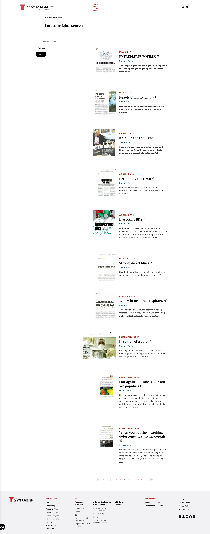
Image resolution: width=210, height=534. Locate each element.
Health (96, 517)
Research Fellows (152, 502)
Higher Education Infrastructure (82, 525)
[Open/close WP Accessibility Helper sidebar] (2, 527)
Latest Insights (52, 516)
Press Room (51, 525)
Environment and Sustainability (100, 509)
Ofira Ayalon (125, 390)
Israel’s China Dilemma (136, 97)
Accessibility (184, 509)
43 (138, 480)
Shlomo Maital (126, 61)
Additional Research (119, 503)
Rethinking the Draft (135, 178)
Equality (78, 512)
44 (142, 480)
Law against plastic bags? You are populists (142, 384)
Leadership (50, 506)
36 (108, 480)
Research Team (52, 509)
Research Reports (53, 512)
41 (129, 480)
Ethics (77, 515)
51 (152, 480)
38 (116, 480)
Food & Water (99, 514)
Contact (182, 499)
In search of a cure (133, 341)
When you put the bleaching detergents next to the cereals (142, 434)
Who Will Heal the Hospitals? (141, 300)
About (48, 502)
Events (49, 522)
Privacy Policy (184, 506)
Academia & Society (79, 503)
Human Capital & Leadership (82, 519)
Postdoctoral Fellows (154, 506)
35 (104, 480)
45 (146, 480)
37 (112, 480)
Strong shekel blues (134, 263)
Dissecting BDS (130, 219)
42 (133, 480)
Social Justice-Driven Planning (100, 521)
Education (79, 508)
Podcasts (50, 529)
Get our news (184, 503)
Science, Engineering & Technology (102, 503)
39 (121, 480)
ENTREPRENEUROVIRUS (137, 56)
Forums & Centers (53, 519)
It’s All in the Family (134, 138)
